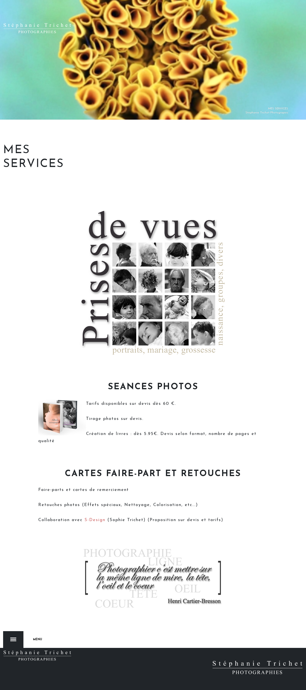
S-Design (95, 520)
